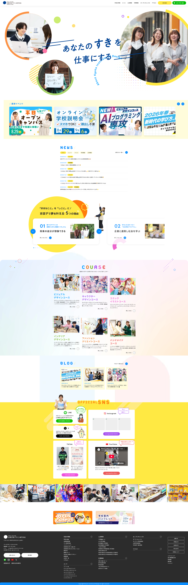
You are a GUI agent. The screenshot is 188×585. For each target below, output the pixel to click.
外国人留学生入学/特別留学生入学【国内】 (108, 552)
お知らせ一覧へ (119, 152)
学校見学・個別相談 (137, 545)
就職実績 (66, 556)
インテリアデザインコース (69, 574)
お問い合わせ (12, 555)
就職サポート (67, 552)
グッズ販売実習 (67, 543)
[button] (178, 103)
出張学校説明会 (136, 543)
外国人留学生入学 (102, 550)
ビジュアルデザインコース (69, 568)
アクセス (154, 3)
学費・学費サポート (102, 561)
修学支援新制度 (102, 563)
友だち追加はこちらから (64, 421)
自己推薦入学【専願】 (103, 543)
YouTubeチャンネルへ (111, 473)
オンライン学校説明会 (138, 541)
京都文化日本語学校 (16, 563)
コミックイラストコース (69, 572)
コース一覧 (66, 566)
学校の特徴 (67, 537)
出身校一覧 (66, 558)
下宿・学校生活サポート (103, 566)
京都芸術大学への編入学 (69, 547)
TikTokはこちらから (70, 475)
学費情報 (101, 558)
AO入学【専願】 (101, 541)
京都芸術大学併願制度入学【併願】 (106, 548)
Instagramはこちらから (111, 434)
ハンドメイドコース (68, 577)
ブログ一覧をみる (118, 363)
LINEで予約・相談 (180, 3)
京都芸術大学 (7, 563)
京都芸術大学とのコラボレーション (72, 548)
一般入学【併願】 (102, 547)
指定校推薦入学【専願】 (103, 545)
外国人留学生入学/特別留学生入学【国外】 (108, 554)
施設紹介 (66, 550)
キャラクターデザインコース (70, 570)
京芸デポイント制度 (102, 568)
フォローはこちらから (64, 436)
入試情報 (101, 537)
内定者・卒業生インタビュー (70, 554)
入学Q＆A (66, 560)
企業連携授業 (67, 541)
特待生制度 (101, 564)
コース (65, 564)
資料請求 (165, 3)
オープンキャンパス (138, 537)
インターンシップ (67, 545)
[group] (30, 121)
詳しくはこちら (43, 237)
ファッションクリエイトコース (70, 576)
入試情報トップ (101, 539)
